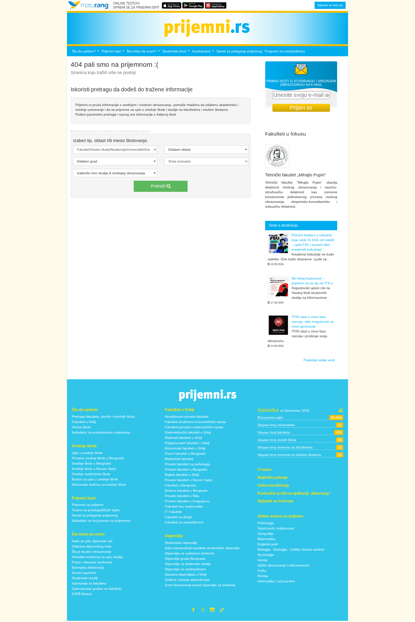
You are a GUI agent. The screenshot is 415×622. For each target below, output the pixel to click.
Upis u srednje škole (87, 452)
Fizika (261, 570)
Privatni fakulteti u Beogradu (186, 469)
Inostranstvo (203, 52)
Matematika (266, 538)
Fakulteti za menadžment (184, 522)
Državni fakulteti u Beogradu (186, 490)
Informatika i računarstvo (276, 581)
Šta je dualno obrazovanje (91, 551)
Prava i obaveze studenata (92, 562)
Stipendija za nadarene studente (189, 553)
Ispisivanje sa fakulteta (89, 583)
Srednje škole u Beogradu (91, 463)
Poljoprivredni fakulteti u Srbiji (187, 443)
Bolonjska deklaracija (88, 567)
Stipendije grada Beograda (185, 558)
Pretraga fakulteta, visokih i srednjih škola (103, 416)
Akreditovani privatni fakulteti (186, 416)
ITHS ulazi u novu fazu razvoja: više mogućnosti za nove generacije (313, 321)
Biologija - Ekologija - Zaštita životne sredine (290, 549)
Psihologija (265, 523)
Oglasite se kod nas (330, 5)
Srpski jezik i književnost (275, 528)
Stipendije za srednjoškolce (185, 569)
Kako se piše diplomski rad (92, 541)
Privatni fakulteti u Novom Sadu (188, 480)
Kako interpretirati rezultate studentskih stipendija (202, 548)
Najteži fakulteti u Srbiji (182, 474)
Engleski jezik (267, 544)
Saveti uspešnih (84, 572)
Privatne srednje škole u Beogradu (98, 458)
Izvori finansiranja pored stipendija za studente (200, 585)
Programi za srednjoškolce (285, 51)
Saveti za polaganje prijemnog (239, 51)
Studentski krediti (85, 578)
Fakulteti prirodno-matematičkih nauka (194, 427)
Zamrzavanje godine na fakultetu (97, 588)
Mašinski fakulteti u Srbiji (183, 437)
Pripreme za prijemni (87, 504)
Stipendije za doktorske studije (188, 563)
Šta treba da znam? (144, 52)
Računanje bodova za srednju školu (99, 484)
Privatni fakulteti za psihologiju (187, 464)
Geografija (265, 533)
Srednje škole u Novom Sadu (94, 468)
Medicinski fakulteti (179, 458)
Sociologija (265, 554)
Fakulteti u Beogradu (180, 485)
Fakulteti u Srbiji (84, 421)
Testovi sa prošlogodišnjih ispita (96, 510)
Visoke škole (81, 427)
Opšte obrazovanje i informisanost (283, 565)
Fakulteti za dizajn (178, 517)
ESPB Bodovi (82, 593)
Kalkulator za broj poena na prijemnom (101, 520)
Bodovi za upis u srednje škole (95, 479)
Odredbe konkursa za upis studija (97, 556)
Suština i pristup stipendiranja (187, 579)
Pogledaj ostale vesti (319, 360)
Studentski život (176, 52)
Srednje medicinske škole (91, 474)
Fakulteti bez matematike (184, 506)
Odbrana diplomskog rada (91, 546)
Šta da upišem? (86, 52)
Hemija (262, 575)
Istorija (262, 560)
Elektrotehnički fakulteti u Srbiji (188, 432)
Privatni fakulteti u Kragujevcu (187, 501)
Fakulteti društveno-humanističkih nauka (195, 421)
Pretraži (159, 186)
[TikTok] (224, 610)
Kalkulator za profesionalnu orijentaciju (101, 432)
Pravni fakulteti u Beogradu (185, 453)
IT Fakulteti (173, 511)
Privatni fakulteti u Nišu (182, 495)
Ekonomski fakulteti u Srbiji (185, 448)
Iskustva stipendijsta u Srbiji (186, 574)
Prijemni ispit (113, 52)
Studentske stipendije (181, 542)
